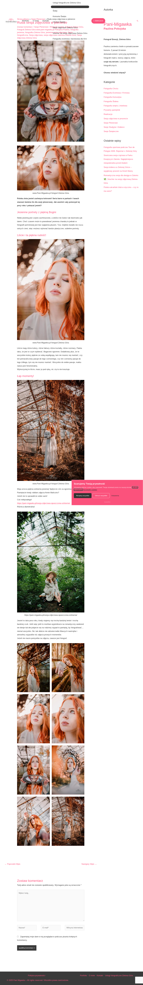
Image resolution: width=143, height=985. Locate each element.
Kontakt (46, 21)
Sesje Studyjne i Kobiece (114, 127)
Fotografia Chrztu (111, 89)
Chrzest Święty (59, 22)
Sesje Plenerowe (111, 123)
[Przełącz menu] (70, 7)
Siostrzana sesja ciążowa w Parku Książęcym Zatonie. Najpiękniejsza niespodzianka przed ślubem (118, 159)
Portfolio (25, 21)
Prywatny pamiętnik (112, 110)
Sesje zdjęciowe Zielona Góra (65, 28)
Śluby (55, 11)
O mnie (36, 21)
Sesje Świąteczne (111, 131)
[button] (98, 21)
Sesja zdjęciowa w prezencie (116, 119)
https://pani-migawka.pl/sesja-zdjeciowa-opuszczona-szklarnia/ (43, 503)
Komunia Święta (59, 16)
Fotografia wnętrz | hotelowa (115, 106)
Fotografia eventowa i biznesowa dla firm (70, 39)
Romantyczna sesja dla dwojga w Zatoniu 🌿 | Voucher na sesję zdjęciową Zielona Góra (121, 179)
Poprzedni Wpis (12, 864)
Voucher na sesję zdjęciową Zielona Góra (70, 33)
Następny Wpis (89, 864)
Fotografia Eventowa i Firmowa (116, 93)
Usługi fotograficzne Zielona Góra (67, 3)
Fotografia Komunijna (112, 97)
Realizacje (108, 114)
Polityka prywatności (36, 975)
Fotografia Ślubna (111, 101)
